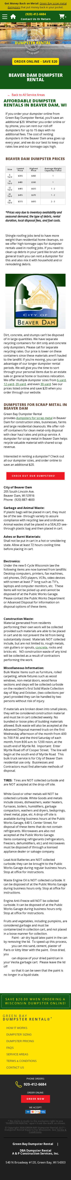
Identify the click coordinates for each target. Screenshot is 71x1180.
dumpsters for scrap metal (34, 418)
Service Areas (17, 1054)
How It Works (16, 1027)
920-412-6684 (35, 1084)
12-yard (9, 384)
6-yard (61, 380)
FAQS (10, 1047)
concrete (41, 647)
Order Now (36, 1098)
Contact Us (15, 1067)
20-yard (20, 384)
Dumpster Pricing (20, 1041)
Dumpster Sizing (19, 1034)
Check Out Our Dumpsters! (33, 475)
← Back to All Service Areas (26, 95)
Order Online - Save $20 (35, 61)
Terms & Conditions (21, 1060)
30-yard (45, 384)
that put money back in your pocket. (36, 5)
